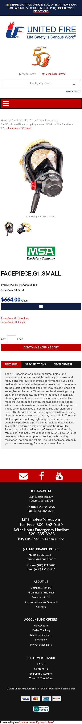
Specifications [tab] (35, 364)
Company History (41, 587)
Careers (41, 606)
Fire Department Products (40, 120)
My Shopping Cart (41, 635)
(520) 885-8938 (41, 533)
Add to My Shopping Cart (41, 347)
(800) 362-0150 (49, 524)
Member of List (41, 597)
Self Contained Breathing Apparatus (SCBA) (27, 124)
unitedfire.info (51, 539)
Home (4, 120)
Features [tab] (11, 364)
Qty (3, 338)
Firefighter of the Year (41, 592)
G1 (3, 128)
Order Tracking (41, 630)
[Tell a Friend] (41, 306)
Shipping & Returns (41, 673)
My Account (28, 73)
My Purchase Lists (41, 644)
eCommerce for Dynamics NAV (35, 722)
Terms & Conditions (41, 678)
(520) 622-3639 (46, 506)
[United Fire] (41, 30)
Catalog (16, 120)
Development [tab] (63, 364)
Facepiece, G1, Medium (14, 318)
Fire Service (64, 124)
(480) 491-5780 (46, 565)
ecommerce (69, 688)
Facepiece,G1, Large (13, 322)
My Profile (41, 639)
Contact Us (41, 668)
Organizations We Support (41, 602)
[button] (53, 73)
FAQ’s (41, 664)
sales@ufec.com (46, 519)
